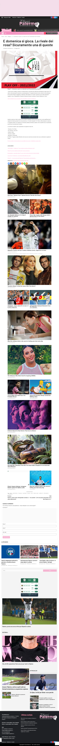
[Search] (43, 33)
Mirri (32, 493)
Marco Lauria (11, 738)
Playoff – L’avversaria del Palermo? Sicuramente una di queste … (22, 158)
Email (4, 528)
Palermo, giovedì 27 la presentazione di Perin (29, 728)
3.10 (26, 107)
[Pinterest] (18, 163)
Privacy (0, 740)
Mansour (28, 493)
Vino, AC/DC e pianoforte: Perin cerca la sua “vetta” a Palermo (17, 626)
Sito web (4, 532)
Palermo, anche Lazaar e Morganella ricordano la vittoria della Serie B (18, 497)
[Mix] (22, 163)
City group (20, 493)
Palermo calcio (36, 493)
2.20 (29, 107)
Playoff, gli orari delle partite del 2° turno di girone (19, 150)
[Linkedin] (15, 163)
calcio (11, 493)
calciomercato (15, 493)
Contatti (23, 17)
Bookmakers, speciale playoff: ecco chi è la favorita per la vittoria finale (23, 153)
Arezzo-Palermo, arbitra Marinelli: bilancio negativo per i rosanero (24, 30)
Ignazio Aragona (12, 736)
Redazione (14, 17)
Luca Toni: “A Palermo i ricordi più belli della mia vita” (19, 155)
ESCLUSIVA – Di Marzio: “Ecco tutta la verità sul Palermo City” (21, 148)
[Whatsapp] (24, 163)
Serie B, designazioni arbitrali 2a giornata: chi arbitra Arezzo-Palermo (9, 562)
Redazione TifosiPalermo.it (8, 48)
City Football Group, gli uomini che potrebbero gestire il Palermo (22, 98)
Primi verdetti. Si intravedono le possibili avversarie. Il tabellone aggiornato (24, 141)
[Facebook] (9, 163)
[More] (27, 163)
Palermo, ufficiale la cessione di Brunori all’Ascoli (18, 695)
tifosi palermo (46, 493)
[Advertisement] (29, 8)
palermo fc (41, 493)
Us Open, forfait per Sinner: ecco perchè (41, 692)
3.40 (24, 107)
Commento (5, 507)
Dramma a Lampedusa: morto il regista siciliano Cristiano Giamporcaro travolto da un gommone (47, 706)
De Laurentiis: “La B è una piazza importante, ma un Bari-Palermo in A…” (40, 497)
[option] (29, 613)
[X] (11, 163)
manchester (25, 493)
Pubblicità (19, 17)
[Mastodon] (20, 163)
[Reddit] (13, 163)
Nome (4, 524)
